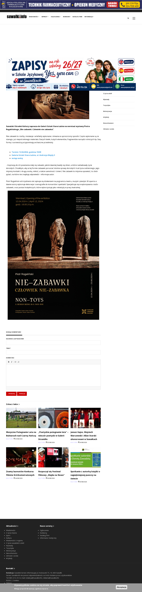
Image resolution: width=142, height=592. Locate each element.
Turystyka (106, 105)
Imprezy (44, 16)
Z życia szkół (107, 93)
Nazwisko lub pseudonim (15, 339)
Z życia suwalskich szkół (15, 543)
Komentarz (10, 358)
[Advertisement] (71, 40)
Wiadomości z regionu (14, 540)
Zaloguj (9, 583)
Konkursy (66, 16)
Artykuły (106, 117)
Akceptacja (121, 587)
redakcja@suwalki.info (34, 578)
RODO (9, 580)
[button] (8, 361)
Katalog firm (77, 16)
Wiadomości (33, 16)
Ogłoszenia (55, 16)
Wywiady (106, 99)
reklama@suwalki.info (51, 578)
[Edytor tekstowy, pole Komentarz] (53, 378)
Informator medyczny (48, 538)
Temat (8, 348)
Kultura (9, 439)
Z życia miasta (11, 533)
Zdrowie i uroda (108, 129)
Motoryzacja (107, 111)
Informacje (88, 16)
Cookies (16, 580)
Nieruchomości (108, 123)
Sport (8, 535)
